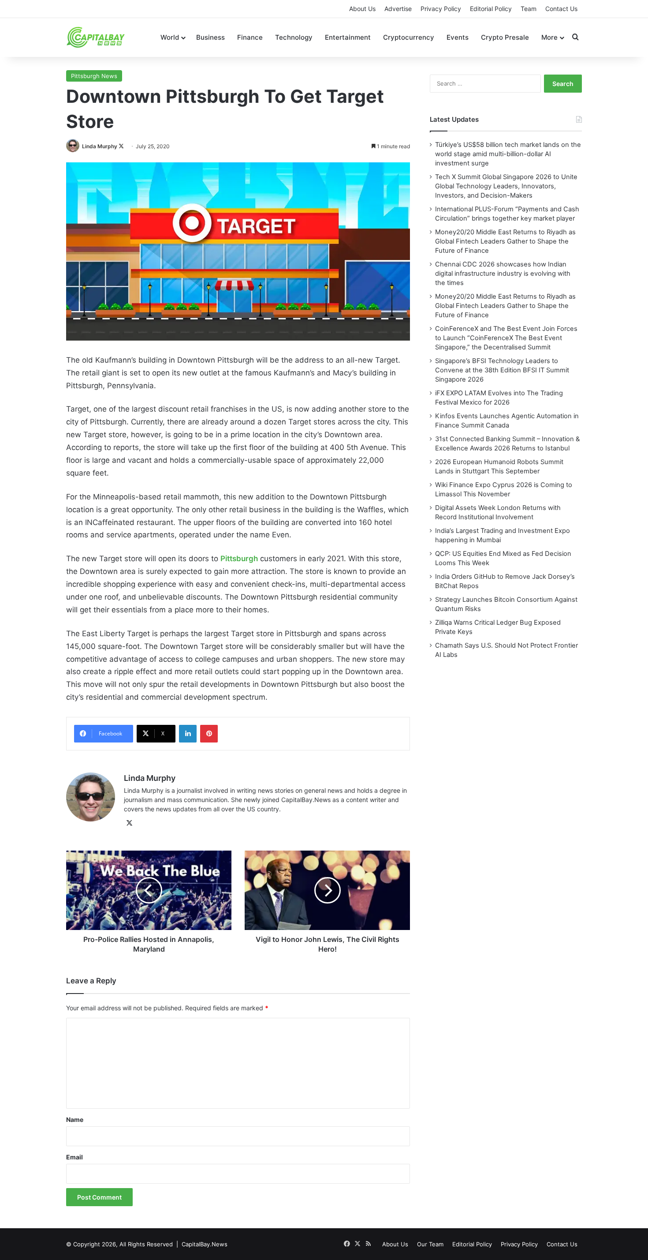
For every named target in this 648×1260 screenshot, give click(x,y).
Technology (294, 37)
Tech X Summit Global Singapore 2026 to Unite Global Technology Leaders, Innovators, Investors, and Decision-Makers (506, 186)
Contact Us (561, 8)
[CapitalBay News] (96, 37)
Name (74, 1119)
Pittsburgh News (94, 75)
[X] (129, 823)
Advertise (398, 8)
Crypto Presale (505, 37)
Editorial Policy (491, 8)
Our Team (430, 1244)
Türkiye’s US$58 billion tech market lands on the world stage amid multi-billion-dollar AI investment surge (508, 154)
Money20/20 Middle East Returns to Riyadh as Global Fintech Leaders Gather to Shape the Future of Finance (505, 241)
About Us (362, 8)
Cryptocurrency (408, 37)
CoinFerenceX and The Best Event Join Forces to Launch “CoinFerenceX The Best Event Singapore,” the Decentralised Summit (506, 338)
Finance (250, 37)
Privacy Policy (441, 8)
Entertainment (348, 37)
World (169, 37)
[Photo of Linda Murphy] (73, 146)
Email (74, 1157)
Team (528, 8)
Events (458, 37)
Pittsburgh (239, 558)
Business (210, 37)
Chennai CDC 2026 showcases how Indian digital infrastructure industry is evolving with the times (502, 273)
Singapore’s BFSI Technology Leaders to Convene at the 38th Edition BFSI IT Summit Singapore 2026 (502, 370)
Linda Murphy (99, 146)
